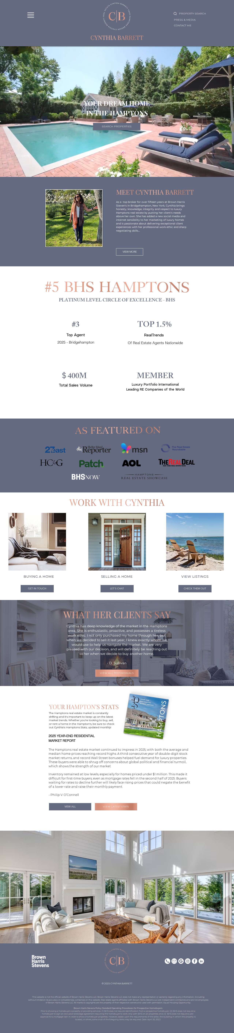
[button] (30, 15)
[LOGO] (181, 961)
